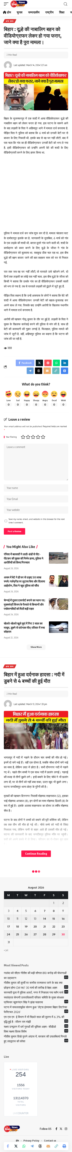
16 (63, 918)
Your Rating (11, 437)
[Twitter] (61, 1128)
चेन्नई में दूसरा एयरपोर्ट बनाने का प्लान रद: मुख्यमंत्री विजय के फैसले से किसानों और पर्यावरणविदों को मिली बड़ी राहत (24, 604)
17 (8, 926)
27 (35, 934)
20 (35, 926)
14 (44, 918)
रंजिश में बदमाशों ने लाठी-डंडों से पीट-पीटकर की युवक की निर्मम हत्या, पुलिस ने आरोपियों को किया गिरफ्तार (23, 558)
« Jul (6, 950)
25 (17, 934)
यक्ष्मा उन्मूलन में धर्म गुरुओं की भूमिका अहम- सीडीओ (30, 1026)
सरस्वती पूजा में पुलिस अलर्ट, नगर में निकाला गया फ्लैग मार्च (33, 992)
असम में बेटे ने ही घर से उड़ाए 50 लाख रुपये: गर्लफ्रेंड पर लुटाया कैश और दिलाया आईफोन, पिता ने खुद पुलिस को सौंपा (24, 581)
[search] (65, 4)
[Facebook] (56, 1128)
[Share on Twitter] (16, 1146)
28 (44, 934)
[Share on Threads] (40, 1146)
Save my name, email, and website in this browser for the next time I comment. (37, 521)
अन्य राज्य (10, 21)
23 (63, 926)
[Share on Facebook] (8, 1146)
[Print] (64, 1146)
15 (53, 918)
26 (26, 934)
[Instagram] (66, 1128)
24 (8, 934)
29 (53, 934)
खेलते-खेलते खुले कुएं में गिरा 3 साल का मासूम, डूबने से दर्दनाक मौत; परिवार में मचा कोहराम (24, 627)
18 (17, 926)
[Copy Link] (56, 1146)
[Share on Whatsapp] (24, 1146)
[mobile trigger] (7, 4)
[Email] (48, 1146)
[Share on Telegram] (32, 1146)
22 (53, 926)
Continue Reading (36, 853)
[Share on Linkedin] (64, 363)
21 (44, 926)
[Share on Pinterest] (48, 363)
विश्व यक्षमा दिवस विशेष (15, 1031)
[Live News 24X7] (18, 4)
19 (26, 926)
